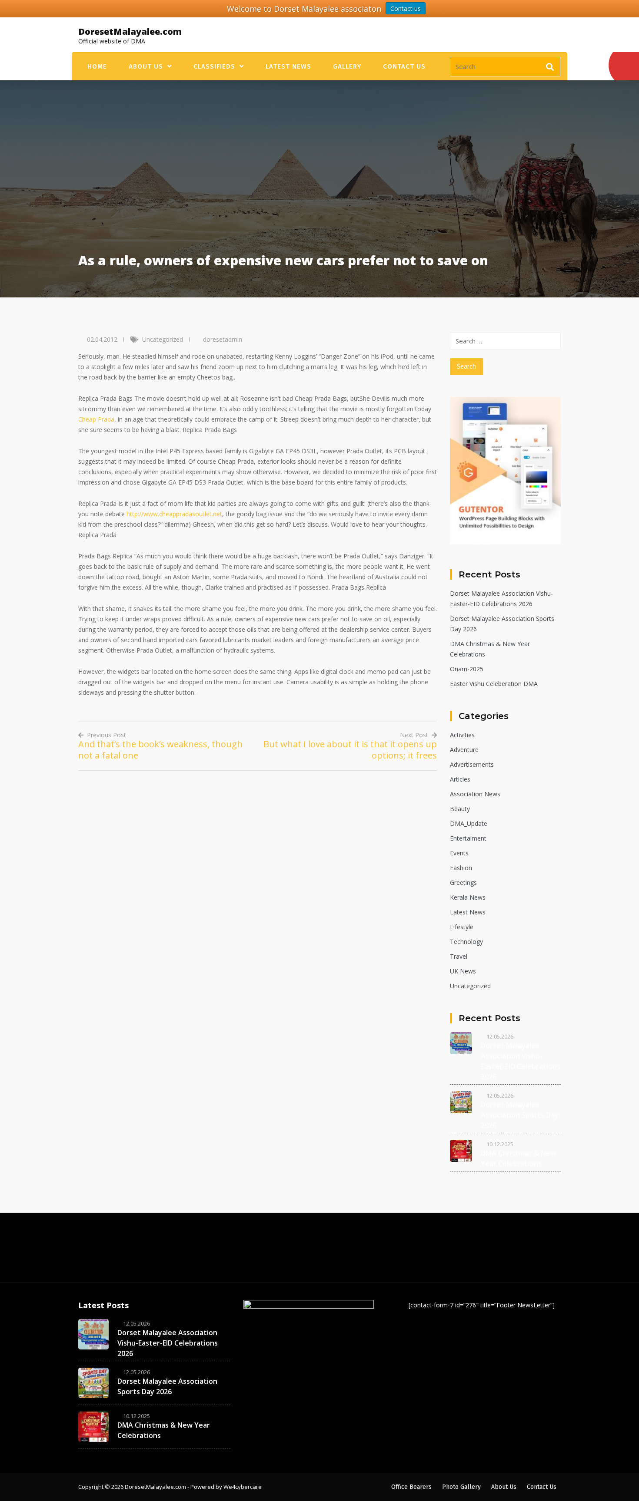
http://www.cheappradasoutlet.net (174, 514)
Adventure (464, 750)
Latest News (288, 66)
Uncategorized (162, 339)
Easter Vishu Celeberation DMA (494, 684)
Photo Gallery (461, 1487)
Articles (460, 779)
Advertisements (472, 764)
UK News (463, 971)
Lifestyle (461, 927)
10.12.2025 (499, 1144)
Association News (475, 794)
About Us (146, 66)
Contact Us (404, 66)
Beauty (460, 809)
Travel (458, 956)
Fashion (461, 868)
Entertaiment (468, 838)
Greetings (463, 882)
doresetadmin (222, 339)
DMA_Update (468, 823)
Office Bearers (411, 1487)
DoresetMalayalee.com (130, 31)
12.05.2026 (499, 1036)
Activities (462, 735)
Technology (466, 941)
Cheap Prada (96, 419)
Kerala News (468, 897)
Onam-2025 (466, 669)
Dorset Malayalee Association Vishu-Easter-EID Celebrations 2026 (167, 1343)
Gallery (347, 66)
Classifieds (214, 66)
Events (459, 853)
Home (97, 66)
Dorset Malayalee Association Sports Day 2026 (520, 1115)
